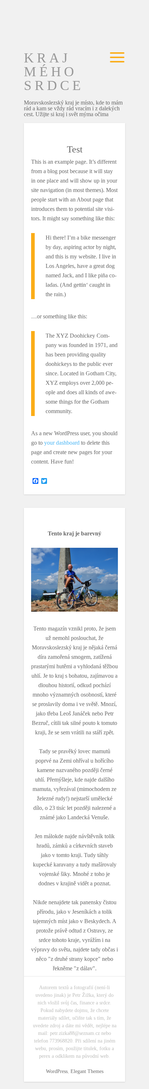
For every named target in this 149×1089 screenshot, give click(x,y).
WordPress (57, 1071)
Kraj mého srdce (54, 71)
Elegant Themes (87, 1071)
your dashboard (62, 443)
